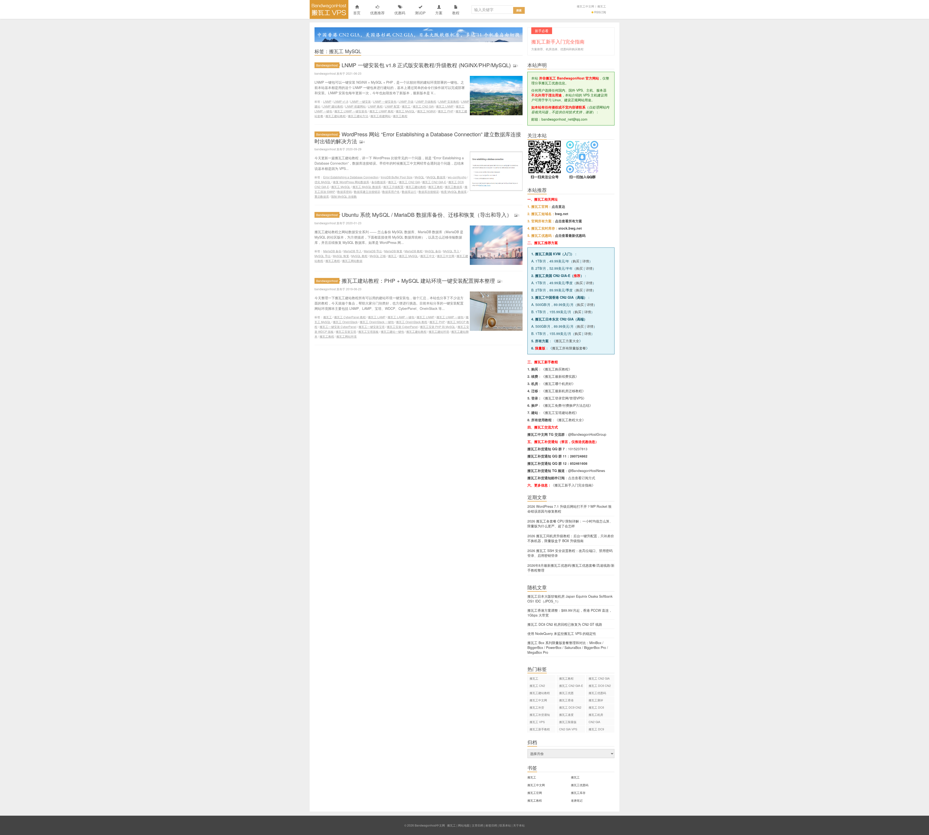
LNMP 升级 (406, 101)
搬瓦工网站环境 (346, 336)
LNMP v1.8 (341, 101)
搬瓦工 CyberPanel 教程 (350, 317)
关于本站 (519, 825)
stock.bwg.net (570, 228)
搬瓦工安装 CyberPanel (402, 327)
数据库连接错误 (429, 191)
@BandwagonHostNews (586, 470)
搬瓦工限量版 (568, 722)
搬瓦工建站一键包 (392, 331)
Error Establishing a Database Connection (351, 177)
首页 (356, 12)
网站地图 (464, 825)
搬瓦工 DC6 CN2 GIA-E (600, 686)
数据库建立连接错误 (367, 191)
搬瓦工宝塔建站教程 (560, 412)
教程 (455, 12)
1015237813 (577, 448)
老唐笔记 (577, 800)
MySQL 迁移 (378, 256)
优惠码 (399, 12)
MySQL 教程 (359, 256)
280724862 (578, 456)
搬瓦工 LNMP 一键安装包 (350, 111)
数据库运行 (409, 191)
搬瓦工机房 (596, 714)
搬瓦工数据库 (453, 187)
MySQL (419, 177)
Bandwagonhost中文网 (329, 9)
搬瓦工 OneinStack (345, 322)
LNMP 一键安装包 (385, 101)
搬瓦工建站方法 (358, 116)
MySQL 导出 (323, 256)
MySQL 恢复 (341, 256)
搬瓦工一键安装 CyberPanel (338, 327)
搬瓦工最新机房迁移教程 (563, 390)
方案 (438, 12)
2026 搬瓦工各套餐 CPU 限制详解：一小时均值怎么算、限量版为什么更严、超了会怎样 (570, 523)
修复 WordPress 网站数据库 (351, 182)
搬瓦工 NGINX (426, 111)
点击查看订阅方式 (581, 477)
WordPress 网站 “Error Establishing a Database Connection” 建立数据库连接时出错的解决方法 (418, 137)
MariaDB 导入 (353, 251)
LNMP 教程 (375, 106)
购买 (576, 261)
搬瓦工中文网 (585, 6)
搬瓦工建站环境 (439, 331)
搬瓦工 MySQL (405, 111)
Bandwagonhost (327, 65)
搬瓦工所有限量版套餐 (569, 348)
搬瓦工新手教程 (540, 729)
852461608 (578, 463)
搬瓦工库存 (578, 793)
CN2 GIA (594, 722)
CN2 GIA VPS (568, 729)
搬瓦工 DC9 (596, 729)
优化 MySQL (323, 182)
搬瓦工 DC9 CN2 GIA (570, 708)
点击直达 (558, 206)
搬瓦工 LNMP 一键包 (450, 317)
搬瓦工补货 (537, 707)
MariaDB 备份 (332, 251)
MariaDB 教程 (414, 251)
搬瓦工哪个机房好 (558, 383)
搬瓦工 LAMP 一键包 (401, 317)
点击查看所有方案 (568, 220)
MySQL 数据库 (436, 177)
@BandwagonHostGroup (587, 434)
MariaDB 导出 (373, 251)
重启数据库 (322, 196)
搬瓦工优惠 (566, 693)
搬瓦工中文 (427, 256)
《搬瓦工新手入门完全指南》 (573, 485)
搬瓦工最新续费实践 (560, 376)
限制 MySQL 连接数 (344, 196)
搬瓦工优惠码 (597, 693)
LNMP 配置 (392, 106)
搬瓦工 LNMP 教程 (381, 111)
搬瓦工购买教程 (557, 369)
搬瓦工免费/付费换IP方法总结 (567, 405)
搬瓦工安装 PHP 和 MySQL (437, 327)
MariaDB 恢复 (393, 251)
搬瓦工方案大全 (567, 340)
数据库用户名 (391, 191)
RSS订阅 (600, 12)
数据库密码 (344, 191)
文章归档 (477, 825)
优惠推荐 (377, 12)
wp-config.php (457, 177)
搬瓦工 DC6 (596, 707)
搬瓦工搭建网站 (380, 116)
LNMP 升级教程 (426, 101)
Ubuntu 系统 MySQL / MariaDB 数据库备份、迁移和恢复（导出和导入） (427, 214)
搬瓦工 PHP (445, 111)
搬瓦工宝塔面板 (368, 331)
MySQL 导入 (451, 251)
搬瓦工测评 (596, 700)
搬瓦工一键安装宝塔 (372, 327)
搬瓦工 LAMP (376, 317)
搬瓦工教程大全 (570, 419)
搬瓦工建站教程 (335, 116)
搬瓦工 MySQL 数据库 (366, 187)
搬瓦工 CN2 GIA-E (434, 182)
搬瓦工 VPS (537, 722)
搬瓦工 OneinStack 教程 (411, 322)
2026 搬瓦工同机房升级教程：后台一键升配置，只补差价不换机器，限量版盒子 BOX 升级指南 (570, 538)
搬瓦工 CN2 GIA (423, 106)
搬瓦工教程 (400, 116)
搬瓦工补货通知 (540, 714)
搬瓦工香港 (566, 700)
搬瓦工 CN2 (537, 685)
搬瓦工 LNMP (445, 106)
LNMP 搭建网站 (355, 106)
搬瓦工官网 (534, 793)
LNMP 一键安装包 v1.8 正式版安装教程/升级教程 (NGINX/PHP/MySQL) (426, 65)
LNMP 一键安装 (360, 101)
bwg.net (561, 213)
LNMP (327, 101)
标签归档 (491, 825)
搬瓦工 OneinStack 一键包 (377, 322)
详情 (585, 261)
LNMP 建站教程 (332, 106)
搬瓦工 (601, 6)
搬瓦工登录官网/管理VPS (564, 398)
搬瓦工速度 (566, 714)
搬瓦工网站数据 (352, 261)
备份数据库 (378, 182)
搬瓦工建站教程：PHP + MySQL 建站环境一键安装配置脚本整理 (418, 280)
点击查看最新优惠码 (570, 235)
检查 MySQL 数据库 (454, 191)
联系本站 (505, 825)
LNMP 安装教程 (448, 101)
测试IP (420, 12)
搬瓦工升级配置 (393, 187)
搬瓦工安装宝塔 (346, 331)
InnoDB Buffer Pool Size (396, 177)
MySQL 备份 (433, 251)
